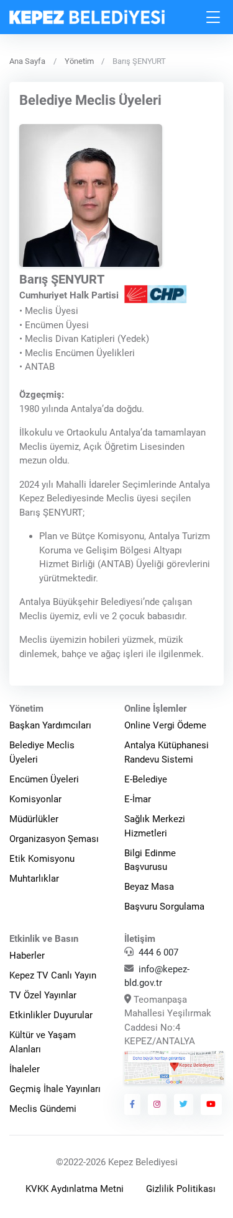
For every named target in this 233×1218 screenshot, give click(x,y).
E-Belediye (145, 779)
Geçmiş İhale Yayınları (55, 1089)
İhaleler (24, 1069)
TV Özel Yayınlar (42, 995)
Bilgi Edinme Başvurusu (150, 860)
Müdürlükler (33, 819)
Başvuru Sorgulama (164, 906)
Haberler (27, 955)
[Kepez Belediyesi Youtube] (211, 1104)
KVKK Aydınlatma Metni (74, 1188)
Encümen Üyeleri (44, 779)
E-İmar (137, 799)
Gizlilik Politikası (181, 1188)
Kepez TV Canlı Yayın (52, 975)
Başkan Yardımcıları (50, 725)
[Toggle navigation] (214, 17)
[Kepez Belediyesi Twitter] (184, 1104)
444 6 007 (158, 952)
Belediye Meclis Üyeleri (42, 752)
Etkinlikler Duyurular (51, 1015)
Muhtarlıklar (34, 878)
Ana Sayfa (27, 61)
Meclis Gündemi (42, 1108)
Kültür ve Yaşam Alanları (42, 1042)
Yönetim (79, 61)
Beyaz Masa (149, 886)
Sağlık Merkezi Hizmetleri (154, 826)
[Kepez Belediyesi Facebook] (132, 1104)
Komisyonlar (35, 799)
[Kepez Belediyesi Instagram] (157, 1104)
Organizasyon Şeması (54, 838)
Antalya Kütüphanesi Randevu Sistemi (166, 752)
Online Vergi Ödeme (165, 725)
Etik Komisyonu (42, 858)
